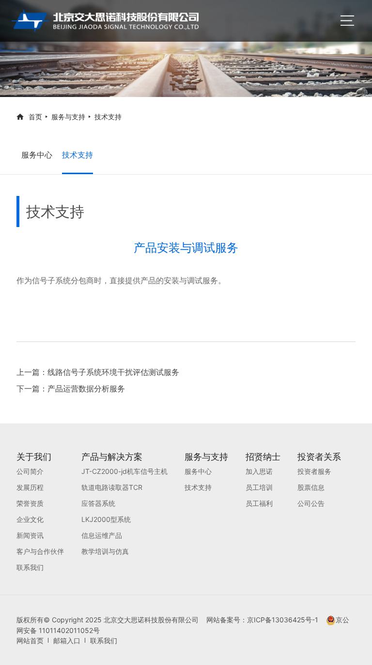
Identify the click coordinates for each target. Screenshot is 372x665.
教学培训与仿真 (105, 551)
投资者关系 (319, 457)
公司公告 (311, 503)
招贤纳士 (263, 457)
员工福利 (259, 503)
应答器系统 (98, 503)
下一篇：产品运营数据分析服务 (70, 388)
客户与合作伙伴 (40, 551)
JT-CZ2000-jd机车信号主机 (124, 471)
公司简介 (30, 471)
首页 (35, 117)
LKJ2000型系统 (106, 519)
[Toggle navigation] (347, 21)
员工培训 (259, 487)
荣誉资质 (30, 503)
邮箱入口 (66, 640)
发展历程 (30, 487)
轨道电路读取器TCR (111, 487)
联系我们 (30, 567)
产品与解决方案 (111, 457)
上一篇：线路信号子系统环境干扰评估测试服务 (97, 372)
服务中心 (36, 155)
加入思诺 (259, 471)
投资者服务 (314, 471)
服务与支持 (68, 117)
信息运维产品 (101, 535)
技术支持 (108, 117)
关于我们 (33, 457)
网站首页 (30, 640)
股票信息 (311, 487)
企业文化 (30, 519)
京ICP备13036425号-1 (286, 620)
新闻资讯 (30, 535)
